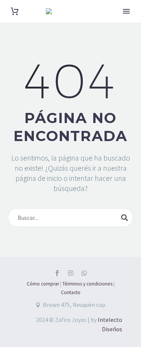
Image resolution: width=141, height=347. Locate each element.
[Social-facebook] (57, 273)
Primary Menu (126, 11)
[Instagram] (71, 273)
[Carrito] (14, 11)
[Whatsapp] (84, 273)
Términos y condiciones (87, 284)
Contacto (70, 292)
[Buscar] (124, 217)
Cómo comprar (43, 284)
